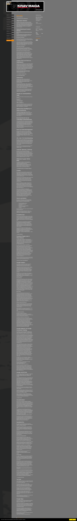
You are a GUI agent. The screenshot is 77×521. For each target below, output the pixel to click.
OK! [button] (72, 519)
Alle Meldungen (38, 38)
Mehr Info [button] (24, 519)
